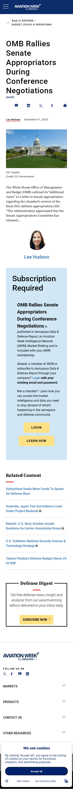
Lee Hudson (13, 119)
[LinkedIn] (27, 674)
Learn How (37, 441)
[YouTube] (19, 674)
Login (36, 427)
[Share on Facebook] (53, 106)
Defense (27, 20)
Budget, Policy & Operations (32, 24)
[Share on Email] (16, 106)
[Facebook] (12, 674)
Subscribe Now (35, 620)
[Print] (65, 106)
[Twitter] (4, 674)
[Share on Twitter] (41, 106)
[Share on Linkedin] (28, 106)
